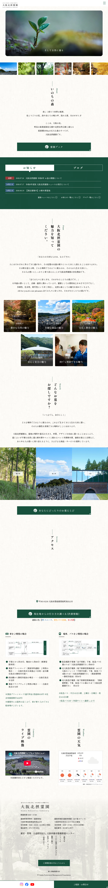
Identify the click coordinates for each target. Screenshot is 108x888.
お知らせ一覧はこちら (69, 197)
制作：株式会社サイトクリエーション (93, 784)
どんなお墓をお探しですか (56, 845)
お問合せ (64, 838)
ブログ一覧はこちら (90, 197)
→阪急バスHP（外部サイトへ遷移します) (77, 700)
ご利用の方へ (44, 840)
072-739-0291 (34, 828)
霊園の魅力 (52, 839)
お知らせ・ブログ (48, 842)
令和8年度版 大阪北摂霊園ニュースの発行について (47, 184)
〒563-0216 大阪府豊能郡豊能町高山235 (55, 601)
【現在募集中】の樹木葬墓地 (38, 190)
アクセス (60, 838)
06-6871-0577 (68, 828)
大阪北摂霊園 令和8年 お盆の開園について (44, 178)
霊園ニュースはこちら (46, 197)
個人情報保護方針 (54, 871)
